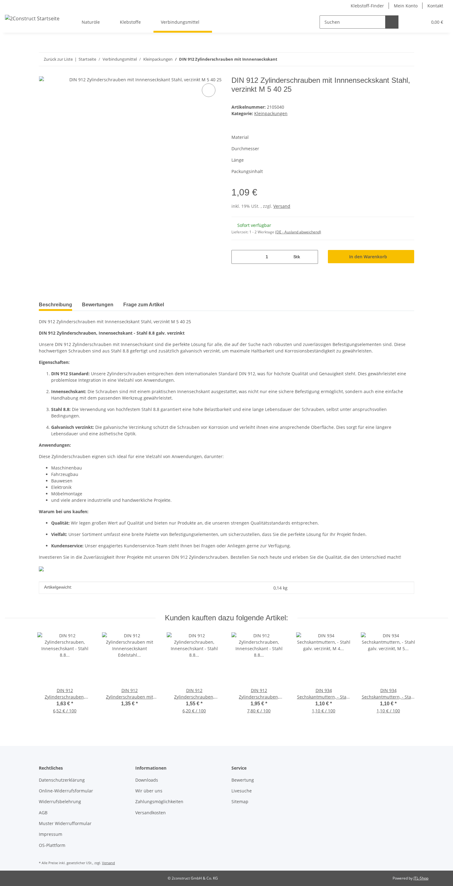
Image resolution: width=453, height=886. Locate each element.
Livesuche (241, 791)
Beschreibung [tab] (55, 304)
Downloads (146, 780)
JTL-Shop (421, 878)
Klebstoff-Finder (367, 6)
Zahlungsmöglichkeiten (159, 801)
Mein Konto (406, 6)
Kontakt (435, 6)
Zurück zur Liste (58, 59)
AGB (43, 813)
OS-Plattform (52, 845)
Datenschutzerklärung (62, 780)
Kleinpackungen (271, 113)
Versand (281, 206)
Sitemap (239, 801)
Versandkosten (150, 813)
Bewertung (242, 780)
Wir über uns (148, 791)
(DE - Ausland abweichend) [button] (298, 232)
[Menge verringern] (238, 257)
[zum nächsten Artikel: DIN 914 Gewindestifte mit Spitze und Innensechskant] (394, 59)
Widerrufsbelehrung (60, 801)
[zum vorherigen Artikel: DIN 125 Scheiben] (407, 59)
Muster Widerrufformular (65, 823)
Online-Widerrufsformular (66, 791)
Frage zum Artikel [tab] (143, 304)
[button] (410, 22)
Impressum (50, 834)
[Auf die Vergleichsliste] (208, 90)
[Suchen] (391, 22)
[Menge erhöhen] (311, 257)
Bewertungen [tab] (97, 304)
